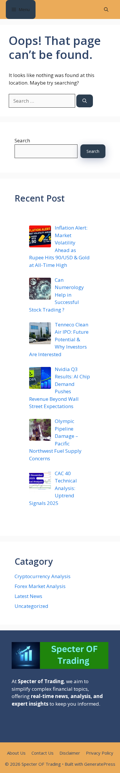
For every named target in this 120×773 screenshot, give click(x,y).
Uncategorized (31, 606)
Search (22, 140)
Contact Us (42, 753)
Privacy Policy (99, 753)
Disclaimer (69, 753)
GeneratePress (99, 764)
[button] (106, 9)
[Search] (84, 101)
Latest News (28, 596)
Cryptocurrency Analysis (42, 576)
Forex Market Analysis (40, 586)
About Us (16, 753)
